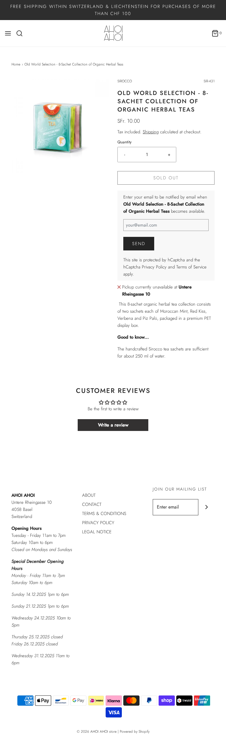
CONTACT (92, 504)
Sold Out (166, 178)
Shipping (151, 132)
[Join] (206, 507)
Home (15, 64)
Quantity (124, 142)
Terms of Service (191, 267)
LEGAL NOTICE (97, 532)
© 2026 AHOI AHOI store (97, 731)
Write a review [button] (113, 425)
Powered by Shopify (134, 731)
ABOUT (89, 495)
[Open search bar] (21, 33)
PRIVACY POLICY (98, 522)
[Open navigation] (8, 33)
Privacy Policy (154, 267)
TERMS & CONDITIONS (104, 513)
